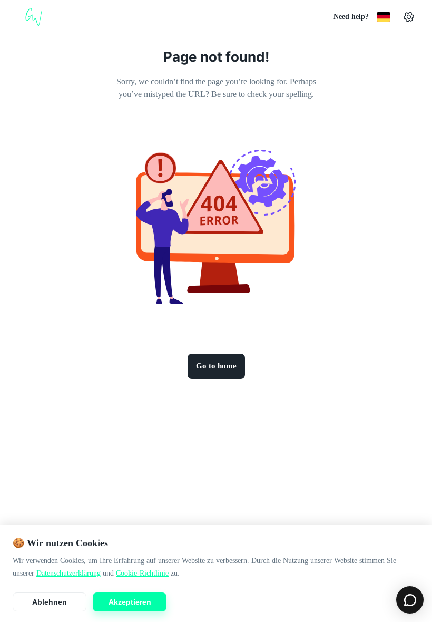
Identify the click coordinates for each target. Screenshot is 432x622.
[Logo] (34, 17)
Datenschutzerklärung (68, 573)
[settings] (408, 16)
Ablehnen (49, 602)
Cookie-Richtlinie (142, 573)
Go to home (216, 366)
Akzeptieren (130, 602)
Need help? (351, 17)
